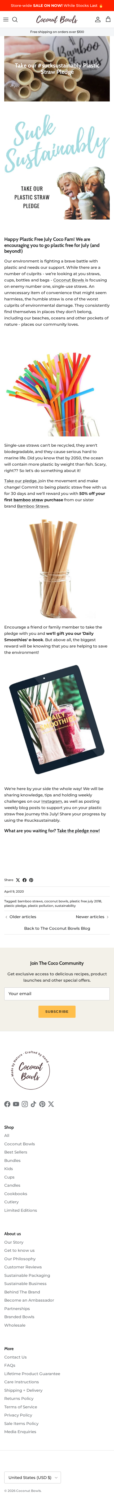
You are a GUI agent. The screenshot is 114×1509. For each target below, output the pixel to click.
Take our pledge (20, 480)
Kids (8, 1168)
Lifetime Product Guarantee (32, 1373)
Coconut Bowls (69, 280)
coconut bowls (56, 901)
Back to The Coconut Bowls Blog (57, 928)
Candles (12, 1185)
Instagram (51, 801)
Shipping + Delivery (23, 1390)
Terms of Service (20, 1406)
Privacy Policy (18, 1415)
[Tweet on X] (18, 880)
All (6, 1135)
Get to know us (19, 1250)
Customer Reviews (23, 1266)
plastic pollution (40, 906)
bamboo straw (28, 499)
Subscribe (56, 1011)
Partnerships (17, 1308)
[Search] (17, 19)
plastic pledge (15, 906)
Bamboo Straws (33, 506)
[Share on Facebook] (25, 880)
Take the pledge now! (78, 830)
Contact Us (15, 1357)
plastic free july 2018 (85, 901)
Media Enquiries (20, 1431)
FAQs (9, 1365)
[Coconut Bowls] (57, 19)
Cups (9, 1177)
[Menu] (6, 19)
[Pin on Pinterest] (31, 880)
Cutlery (11, 1201)
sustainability (65, 906)
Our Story (13, 1242)
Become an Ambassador (29, 1300)
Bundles (12, 1160)
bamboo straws (30, 901)
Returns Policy (18, 1398)
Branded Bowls (19, 1316)
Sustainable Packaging (27, 1275)
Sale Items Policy (21, 1423)
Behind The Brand (22, 1291)
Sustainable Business (25, 1283)
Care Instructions (21, 1381)
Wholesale (14, 1325)
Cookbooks (15, 1193)
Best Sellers (15, 1152)
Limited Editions (20, 1210)
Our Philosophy (20, 1258)
